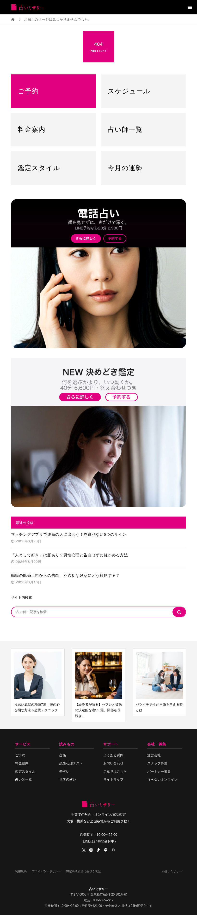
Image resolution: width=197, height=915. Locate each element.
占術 (62, 755)
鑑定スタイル (25, 771)
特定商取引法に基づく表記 (83, 871)
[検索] (178, 612)
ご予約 (20, 755)
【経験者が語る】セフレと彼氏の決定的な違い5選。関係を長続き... (89, 710)
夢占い (64, 771)
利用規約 (21, 871)
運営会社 (154, 755)
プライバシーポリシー (46, 871)
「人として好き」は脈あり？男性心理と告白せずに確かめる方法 (69, 555)
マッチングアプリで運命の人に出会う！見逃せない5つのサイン (68, 534)
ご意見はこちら (115, 771)
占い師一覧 (23, 779)
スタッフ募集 (157, 763)
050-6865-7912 (103, 900)
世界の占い (67, 779)
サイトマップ (113, 779)
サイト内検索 (21, 597)
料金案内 (22, 763)
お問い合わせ (113, 763)
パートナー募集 (159, 771)
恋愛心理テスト (71, 763)
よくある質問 (113, 755)
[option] (28, 682)
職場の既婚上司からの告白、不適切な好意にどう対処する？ (65, 575)
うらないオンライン (162, 779)
